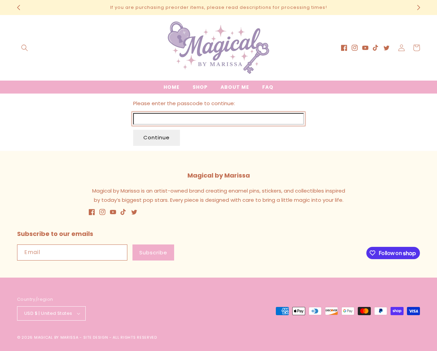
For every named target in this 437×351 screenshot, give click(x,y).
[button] (24, 47)
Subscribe (153, 252)
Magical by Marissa (56, 337)
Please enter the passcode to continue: (184, 103)
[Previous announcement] (18, 7)
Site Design (95, 337)
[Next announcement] (418, 7)
